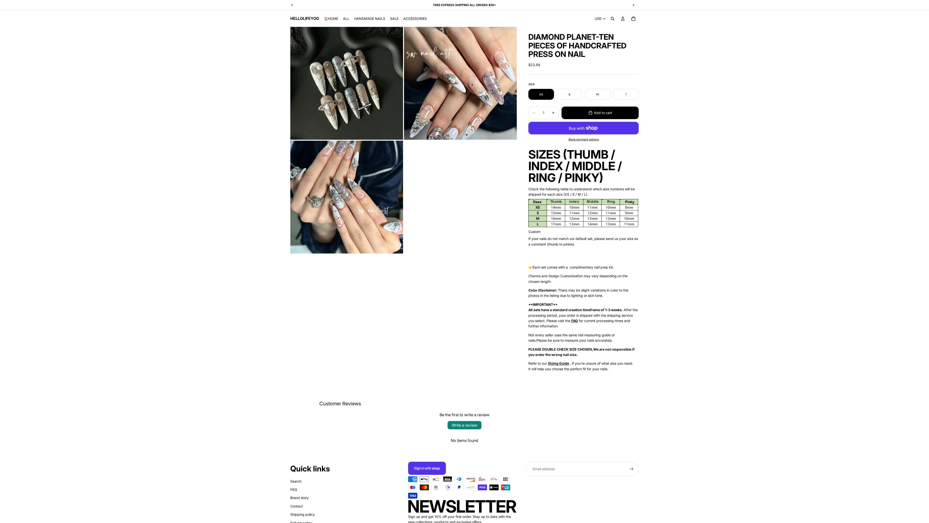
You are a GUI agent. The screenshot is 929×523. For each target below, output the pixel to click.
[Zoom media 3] (346, 197)
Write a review (464, 425)
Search (295, 481)
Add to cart (603, 113)
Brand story (299, 498)
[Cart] (633, 18)
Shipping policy (302, 514)
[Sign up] (631, 469)
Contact (296, 506)
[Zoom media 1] (346, 83)
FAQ (293, 489)
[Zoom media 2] (460, 83)
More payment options (584, 139)
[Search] (612, 18)
